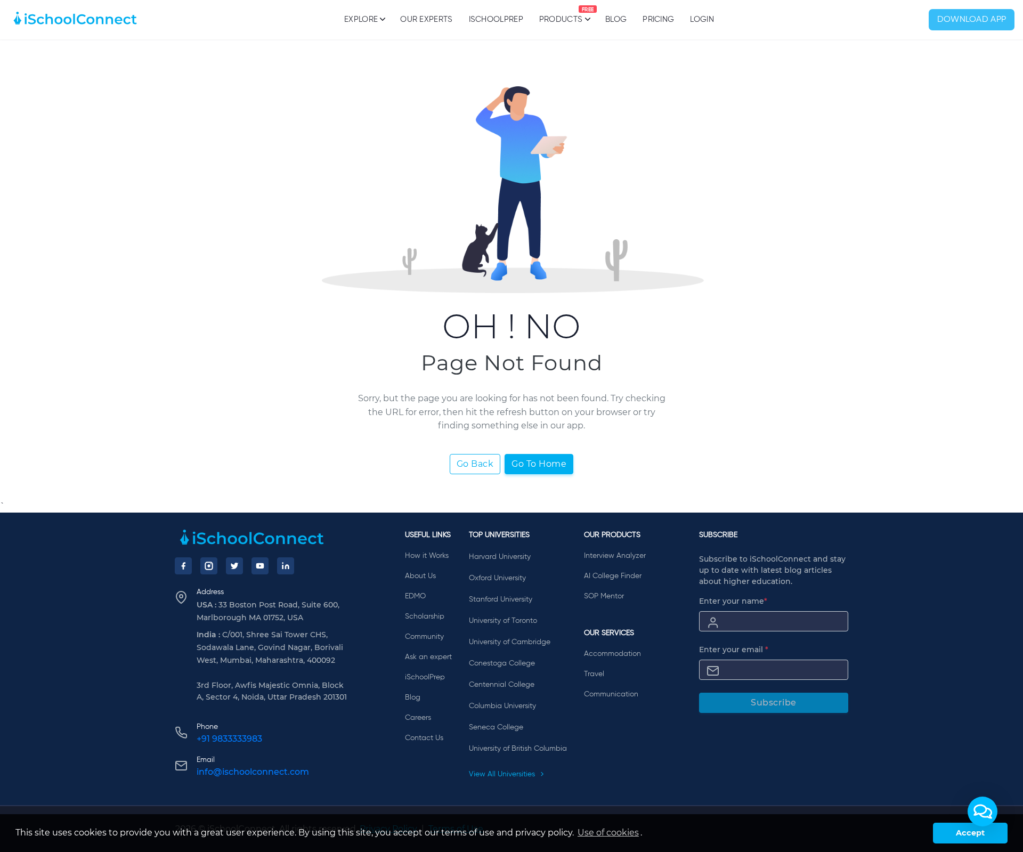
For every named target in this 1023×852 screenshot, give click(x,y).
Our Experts (426, 19)
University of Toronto (503, 620)
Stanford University (500, 599)
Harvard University (500, 557)
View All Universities (503, 774)
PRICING (658, 19)
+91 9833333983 (229, 739)
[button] (982, 811)
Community (424, 636)
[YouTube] (260, 565)
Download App (971, 19)
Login (702, 19)
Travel (594, 674)
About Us (420, 576)
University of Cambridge (509, 642)
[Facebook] (183, 565)
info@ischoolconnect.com (253, 772)
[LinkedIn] (285, 565)
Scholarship (424, 616)
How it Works (427, 555)
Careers (418, 717)
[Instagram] (208, 565)
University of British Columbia (518, 748)
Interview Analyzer (615, 555)
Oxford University (497, 578)
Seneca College (496, 727)
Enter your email (733, 649)
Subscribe (774, 702)
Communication (611, 694)
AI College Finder (613, 576)
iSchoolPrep (496, 19)
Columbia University (502, 706)
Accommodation (612, 654)
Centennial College (501, 684)
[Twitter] (234, 565)
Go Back (475, 464)
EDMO (415, 596)
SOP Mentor (604, 596)
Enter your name (733, 601)
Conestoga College (502, 663)
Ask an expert (428, 657)
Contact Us (424, 738)
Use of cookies (608, 832)
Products (560, 15)
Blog (616, 19)
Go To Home (539, 464)
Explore (361, 19)
